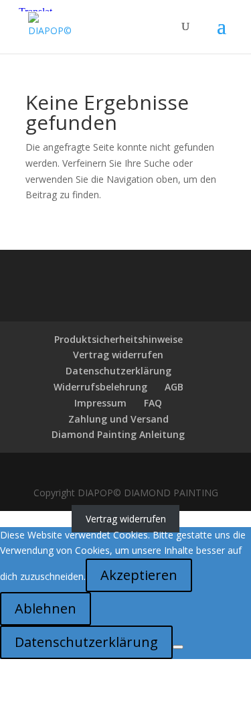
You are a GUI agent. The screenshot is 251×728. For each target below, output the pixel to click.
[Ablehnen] (178, 647)
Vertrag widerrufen (118, 354)
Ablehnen (45, 608)
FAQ (153, 402)
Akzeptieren (138, 575)
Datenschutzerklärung (118, 370)
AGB (174, 386)
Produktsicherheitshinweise (118, 339)
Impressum (100, 402)
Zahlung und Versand (118, 419)
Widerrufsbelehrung (100, 386)
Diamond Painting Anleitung (118, 434)
